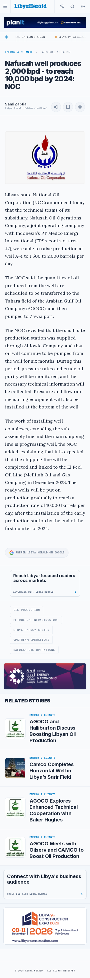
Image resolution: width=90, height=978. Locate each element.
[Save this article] (68, 107)
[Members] (62, 7)
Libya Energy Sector (31, 630)
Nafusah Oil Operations (34, 650)
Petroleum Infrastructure (36, 620)
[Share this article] (56, 107)
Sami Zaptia (15, 104)
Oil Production (27, 610)
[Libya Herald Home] (30, 6)
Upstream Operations (31, 640)
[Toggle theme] (83, 7)
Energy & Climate (19, 52)
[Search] (73, 7)
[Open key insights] (80, 107)
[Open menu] (5, 6)
